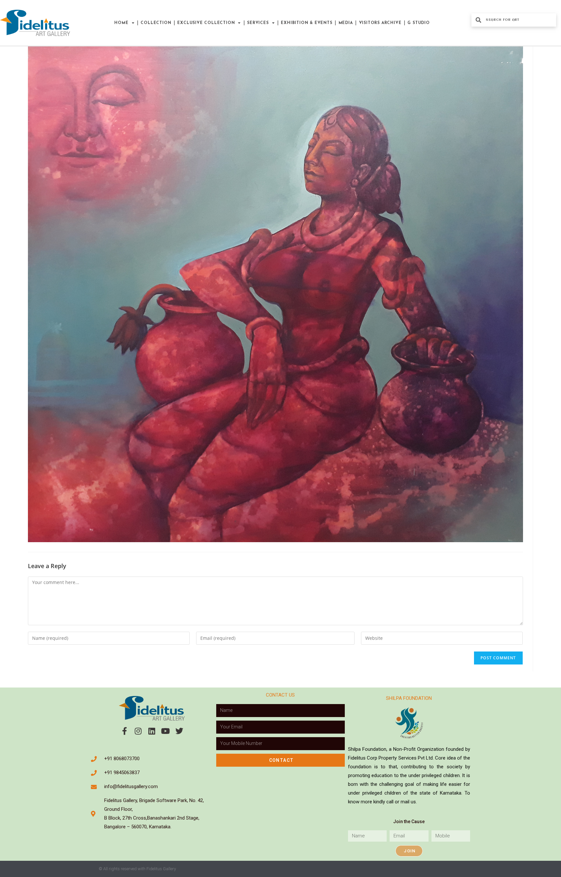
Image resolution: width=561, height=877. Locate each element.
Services (257, 23)
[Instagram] (138, 731)
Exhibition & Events (306, 23)
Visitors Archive (380, 23)
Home (121, 23)
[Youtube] (165, 731)
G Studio (418, 23)
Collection (156, 23)
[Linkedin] (152, 731)
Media (346, 23)
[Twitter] (179, 731)
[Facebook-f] (125, 731)
